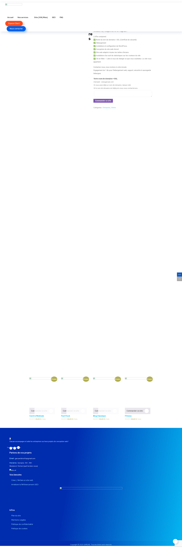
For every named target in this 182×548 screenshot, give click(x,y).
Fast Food (65, 416)
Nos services (23, 17)
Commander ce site (103, 101)
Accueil (10, 17)
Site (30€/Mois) (41, 17)
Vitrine (113, 107)
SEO (54, 17)
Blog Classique (99, 416)
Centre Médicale (36, 416)
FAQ (61, 17)
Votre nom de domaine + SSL (105, 79)
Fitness (128, 416)
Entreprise (106, 107)
